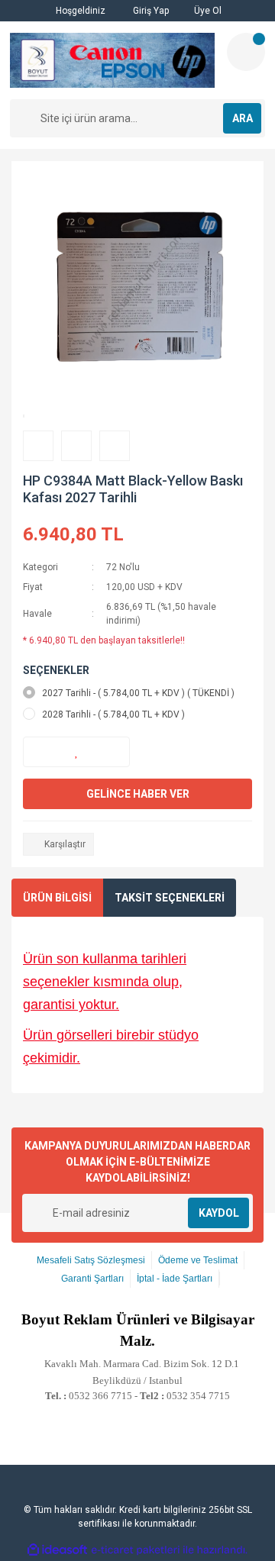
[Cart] (246, 52)
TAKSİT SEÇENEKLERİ (170, 898)
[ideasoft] (57, 1550)
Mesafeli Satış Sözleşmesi (91, 1260)
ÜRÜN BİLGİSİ (57, 898)
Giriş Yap (150, 10)
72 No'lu (123, 567)
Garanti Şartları (92, 1278)
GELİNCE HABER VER (137, 794)
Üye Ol (207, 10)
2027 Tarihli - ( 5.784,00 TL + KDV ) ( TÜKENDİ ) (138, 693)
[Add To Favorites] (76, 752)
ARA (242, 118)
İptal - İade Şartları (174, 1278)
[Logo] (112, 60)
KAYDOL (219, 1213)
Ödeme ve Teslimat (198, 1260)
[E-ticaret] (135, 1549)
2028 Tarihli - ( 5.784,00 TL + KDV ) (113, 714)
